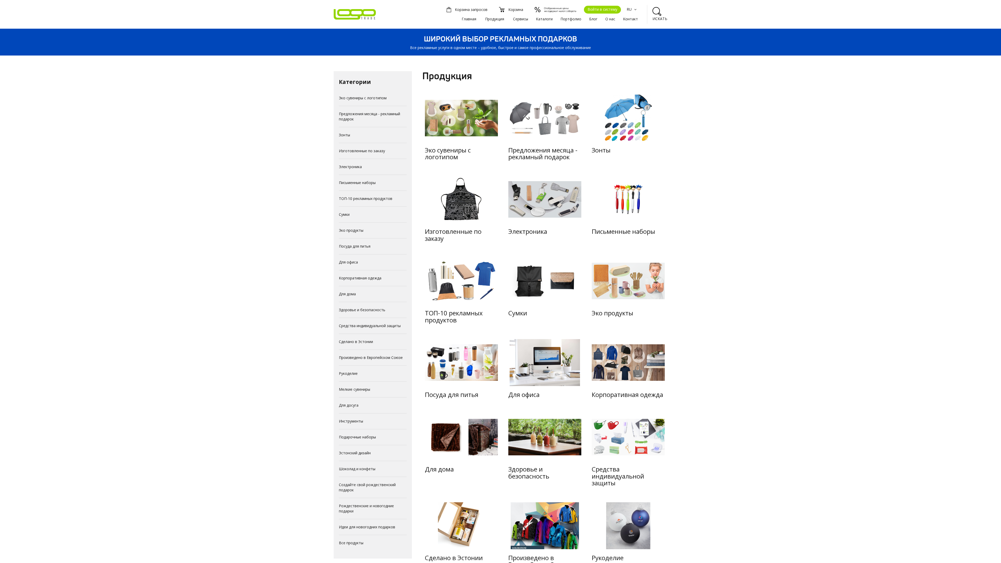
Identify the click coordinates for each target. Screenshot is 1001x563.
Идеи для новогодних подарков (367, 526)
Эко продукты (351, 230)
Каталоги (544, 18)
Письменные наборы (357, 182)
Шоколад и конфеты (357, 468)
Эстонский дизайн (355, 452)
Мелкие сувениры (354, 389)
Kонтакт (630, 18)
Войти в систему (602, 9)
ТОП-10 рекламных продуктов (365, 198)
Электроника (350, 166)
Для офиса (348, 262)
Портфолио (570, 18)
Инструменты (351, 421)
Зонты (344, 134)
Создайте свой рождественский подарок (367, 487)
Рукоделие (348, 373)
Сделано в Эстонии (356, 341)
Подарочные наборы (357, 437)
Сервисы (520, 18)
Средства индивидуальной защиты (370, 325)
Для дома (347, 293)
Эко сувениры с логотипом (363, 97)
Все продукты (351, 542)
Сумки (344, 214)
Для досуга (348, 405)
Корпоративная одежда (360, 278)
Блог (593, 18)
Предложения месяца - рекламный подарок (369, 116)
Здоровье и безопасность (362, 309)
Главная (469, 18)
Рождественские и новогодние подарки (366, 508)
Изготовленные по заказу (362, 150)
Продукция (494, 18)
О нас (610, 18)
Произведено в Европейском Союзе (371, 357)
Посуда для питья (354, 246)
